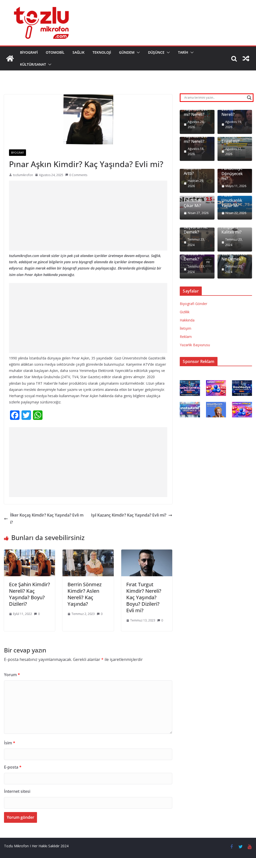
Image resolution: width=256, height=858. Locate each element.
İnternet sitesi (17, 791)
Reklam (186, 336)
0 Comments (78, 175)
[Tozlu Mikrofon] (10, 58)
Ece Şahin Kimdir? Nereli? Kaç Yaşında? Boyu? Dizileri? (29, 594)
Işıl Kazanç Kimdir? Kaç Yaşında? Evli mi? (128, 515)
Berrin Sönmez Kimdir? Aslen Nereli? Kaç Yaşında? (85, 594)
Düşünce (156, 52)
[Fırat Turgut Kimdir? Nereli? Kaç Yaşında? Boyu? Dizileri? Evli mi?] (146, 553)
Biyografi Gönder (193, 303)
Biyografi (29, 52)
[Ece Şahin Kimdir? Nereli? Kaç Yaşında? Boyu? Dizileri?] (29, 553)
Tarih (183, 52)
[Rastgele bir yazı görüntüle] (246, 58)
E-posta (13, 767)
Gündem (126, 52)
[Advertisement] (88, 216)
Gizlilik (185, 311)
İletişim (185, 328)
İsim (9, 743)
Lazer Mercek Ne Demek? (234, 256)
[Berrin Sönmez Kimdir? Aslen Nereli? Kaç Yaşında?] (88, 553)
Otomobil (55, 52)
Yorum (12, 674)
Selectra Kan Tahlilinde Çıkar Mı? (195, 200)
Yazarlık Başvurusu (195, 344)
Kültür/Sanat (33, 64)
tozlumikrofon (23, 175)
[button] (137, 52)
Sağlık (78, 52)
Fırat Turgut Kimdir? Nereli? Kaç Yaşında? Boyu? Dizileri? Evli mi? (143, 597)
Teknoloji (101, 52)
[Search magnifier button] (249, 97)
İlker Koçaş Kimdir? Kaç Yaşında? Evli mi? (47, 518)
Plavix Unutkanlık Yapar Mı (232, 200)
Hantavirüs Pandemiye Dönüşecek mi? (232, 171)
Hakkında (187, 320)
